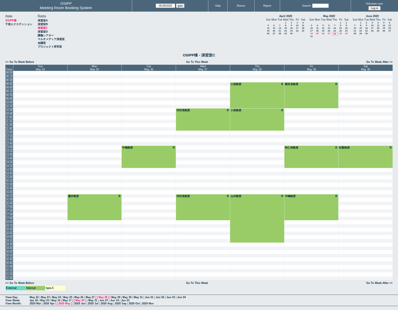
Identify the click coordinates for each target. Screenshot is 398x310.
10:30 (9, 110)
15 (285, 28)
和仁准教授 (291, 147)
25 (303, 31)
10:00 (9, 102)
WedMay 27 (202, 68)
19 (268, 31)
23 (291, 31)
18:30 (9, 229)
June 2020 (372, 16)
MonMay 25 (94, 68)
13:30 (9, 154)
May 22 (34, 297)
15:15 (9, 180)
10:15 (9, 106)
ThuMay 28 (257, 68)
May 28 (102, 297)
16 (291, 28)
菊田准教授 (291, 84)
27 (274, 33)
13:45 (9, 158)
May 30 (127, 297)
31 (311, 36)
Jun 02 (160, 297)
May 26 (78, 297)
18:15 (9, 225)
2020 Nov (148, 303)
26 (268, 33)
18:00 (9, 222)
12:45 (9, 143)
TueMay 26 (148, 68)
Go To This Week (197, 61)
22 (285, 31)
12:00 (9, 132)
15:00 (9, 177)
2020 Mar (35, 303)
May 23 (45, 297)
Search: (306, 5)
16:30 (9, 199)
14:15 (9, 166)
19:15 (9, 240)
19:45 (9, 248)
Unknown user (374, 3)
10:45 (9, 113)
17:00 (9, 207)
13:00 (9, 147)
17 (297, 28)
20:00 (9, 251)
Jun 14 (114, 300)
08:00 (9, 72)
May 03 (44, 300)
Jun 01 (149, 297)
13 (274, 28)
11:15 (9, 121)
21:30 (9, 274)
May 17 (67, 300)
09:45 (9, 98)
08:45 (9, 83)
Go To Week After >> (379, 61)
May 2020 (329, 16)
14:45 (9, 173)
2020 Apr (49, 303)
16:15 (9, 195)
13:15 (9, 151)
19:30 (9, 244)
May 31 (138, 297)
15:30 (9, 184)
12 (268, 28)
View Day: (11, 297)
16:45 (9, 203)
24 (297, 31)
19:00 (9, 236)
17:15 (9, 210)
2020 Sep (120, 303)
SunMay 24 (40, 68)
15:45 (9, 188)
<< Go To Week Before (19, 61)
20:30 (9, 259)
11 (303, 25)
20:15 (9, 255)
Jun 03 (170, 297)
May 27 (90, 297)
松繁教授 (344, 147)
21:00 (9, 266)
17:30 (9, 214)
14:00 (9, 162)
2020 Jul (93, 303)
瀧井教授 (73, 196)
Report (267, 5)
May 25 (67, 297)
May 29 (115, 297)
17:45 (9, 218)
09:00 (9, 87)
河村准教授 (183, 110)
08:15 (9, 76)
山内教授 (236, 196)
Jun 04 (181, 297)
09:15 (9, 91)
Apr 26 (34, 300)
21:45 (9, 278)
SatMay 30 (365, 68)
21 (280, 31)
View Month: (13, 303)
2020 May (64, 303)
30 (291, 33)
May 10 (55, 300)
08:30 (9, 80)
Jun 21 (125, 300)
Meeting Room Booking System (66, 8)
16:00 (9, 192)
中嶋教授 (127, 147)
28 (280, 33)
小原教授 (236, 84)
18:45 (9, 233)
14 (280, 28)
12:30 (9, 139)
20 (274, 31)
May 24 (56, 297)
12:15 (9, 136)
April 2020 (285, 16)
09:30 (9, 95)
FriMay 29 (311, 68)
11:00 (9, 117)
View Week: (12, 300)
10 (297, 25)
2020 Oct (134, 303)
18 (303, 28)
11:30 (9, 124)
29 (285, 33)
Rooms (241, 5)
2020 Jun (80, 303)
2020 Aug (107, 303)
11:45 (9, 128)
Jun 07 (104, 300)
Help (218, 5)
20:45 (9, 263)
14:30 (9, 169)
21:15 (9, 270)
